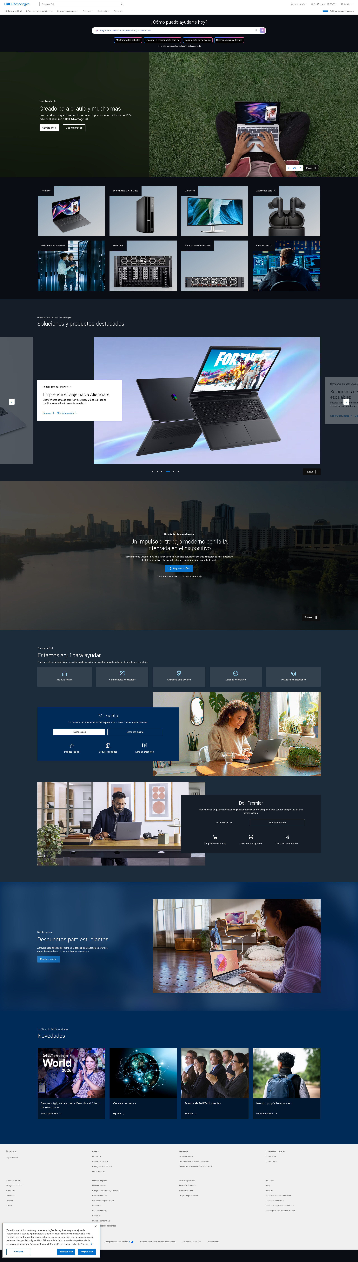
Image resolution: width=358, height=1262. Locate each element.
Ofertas (9, 1206)
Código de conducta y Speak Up (106, 1190)
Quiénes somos (99, 1185)
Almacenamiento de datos (198, 245)
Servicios (9, 1201)
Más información (50, 131)
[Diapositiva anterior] (289, 168)
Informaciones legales (191, 1242)
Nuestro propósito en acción (273, 1103)
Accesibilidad (213, 1242)
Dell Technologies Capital (103, 1201)
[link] (318, 4)
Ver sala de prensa (124, 1103)
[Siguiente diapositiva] (300, 168)
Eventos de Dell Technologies (203, 1103)
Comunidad (271, 1156)
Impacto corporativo (101, 1221)
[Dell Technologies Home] (16, 4)
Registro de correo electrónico (278, 1195)
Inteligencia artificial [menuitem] (13, 11)
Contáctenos (271, 1161)
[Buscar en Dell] (122, 4)
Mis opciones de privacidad (116, 1242)
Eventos (269, 1190)
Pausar (309, 168)
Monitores (190, 190)
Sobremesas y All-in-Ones (125, 190)
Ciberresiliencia (263, 245)
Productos (10, 1190)
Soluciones (10, 1195)
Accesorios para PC (266, 190)
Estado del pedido (100, 1161)
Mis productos (98, 1171)
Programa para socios (188, 1195)
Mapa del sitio (12, 1157)
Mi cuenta (96, 1156)
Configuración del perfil (102, 1166)
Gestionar (18, 1252)
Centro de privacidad (275, 1201)
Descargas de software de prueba (280, 1211)
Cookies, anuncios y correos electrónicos (157, 1242)
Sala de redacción (100, 1211)
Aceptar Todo (87, 1252)
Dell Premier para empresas (342, 11)
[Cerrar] (96, 1226)
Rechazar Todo (66, 1252)
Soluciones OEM (186, 1190)
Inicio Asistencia (186, 1156)
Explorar (117, 1113)
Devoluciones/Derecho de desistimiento (196, 1166)
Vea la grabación (49, 1113)
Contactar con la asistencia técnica (194, 1161)
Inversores (96, 1206)
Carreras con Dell (99, 1195)
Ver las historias (190, 576)
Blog (268, 1185)
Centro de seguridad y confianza (280, 1206)
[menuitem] (39, 11)
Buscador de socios (187, 1185)
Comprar (47, 411)
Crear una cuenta (135, 732)
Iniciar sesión (79, 732)
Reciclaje (96, 1216)
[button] (299, 4)
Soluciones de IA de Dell (53, 245)
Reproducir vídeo (181, 568)
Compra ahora (75, 131)
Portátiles (45, 190)
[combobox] (82, 4)
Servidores (118, 245)
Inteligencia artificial (14, 1185)
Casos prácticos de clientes (104, 1226)
